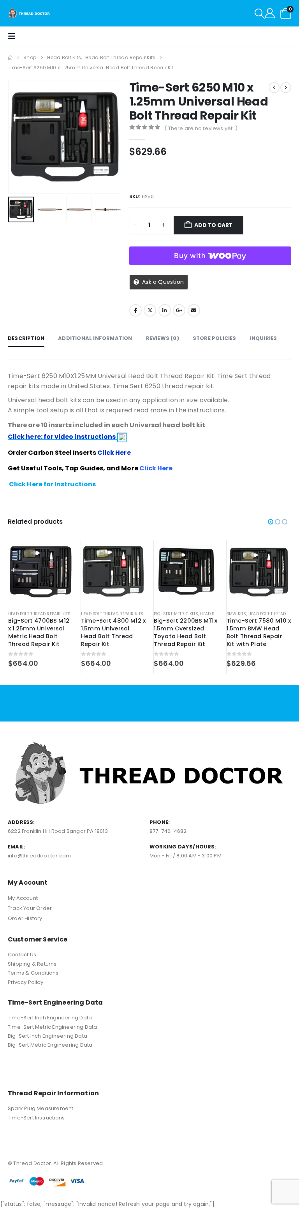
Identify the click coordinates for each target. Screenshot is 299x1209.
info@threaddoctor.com (39, 855)
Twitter (150, 310)
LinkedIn (164, 310)
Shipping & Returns (32, 964)
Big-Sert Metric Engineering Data (50, 1045)
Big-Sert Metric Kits (176, 614)
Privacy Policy (25, 982)
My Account (23, 898)
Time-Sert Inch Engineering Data (50, 1017)
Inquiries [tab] (263, 338)
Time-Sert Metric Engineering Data (52, 1027)
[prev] (274, 87)
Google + (179, 310)
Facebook (135, 310)
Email (194, 310)
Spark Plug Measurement (40, 1108)
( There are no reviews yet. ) (200, 128)
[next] (285, 87)
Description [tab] (26, 338)
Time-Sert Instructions (36, 1117)
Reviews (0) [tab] (162, 338)
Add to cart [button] (60, 553)
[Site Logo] (29, 13)
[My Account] (270, 13)
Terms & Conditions (33, 973)
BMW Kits (236, 614)
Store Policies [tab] (214, 338)
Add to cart (213, 225)
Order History (25, 918)
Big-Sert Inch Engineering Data (47, 1036)
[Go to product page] (40, 572)
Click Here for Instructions (52, 484)
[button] (260, 14)
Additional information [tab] (95, 338)
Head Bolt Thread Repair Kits (39, 614)
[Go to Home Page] (10, 58)
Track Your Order (30, 908)
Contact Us (22, 954)
